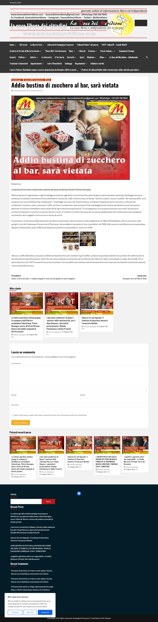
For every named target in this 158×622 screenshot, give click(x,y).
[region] (30, 605)
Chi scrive (23, 44)
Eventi (134, 451)
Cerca (13, 494)
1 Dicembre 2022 (34, 90)
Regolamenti (80, 63)
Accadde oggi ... (17, 80)
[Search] (147, 57)
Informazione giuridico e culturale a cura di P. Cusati (25, 308)
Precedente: (43, 277)
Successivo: (135, 277)
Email (83, 395)
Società (13, 57)
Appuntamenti (36, 63)
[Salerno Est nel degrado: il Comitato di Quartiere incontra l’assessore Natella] (96, 303)
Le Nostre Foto (36, 44)
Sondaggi (68, 63)
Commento (16, 363)
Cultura (33, 57)
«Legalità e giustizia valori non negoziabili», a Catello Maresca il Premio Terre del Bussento (134, 460)
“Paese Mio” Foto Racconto (55, 51)
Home (12, 44)
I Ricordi (82, 51)
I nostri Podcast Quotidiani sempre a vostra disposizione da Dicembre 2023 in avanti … (44, 69)
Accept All (45, 612)
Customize (15, 612)
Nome (14, 395)
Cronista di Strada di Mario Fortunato (24, 51)
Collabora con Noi (97, 63)
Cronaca (91, 51)
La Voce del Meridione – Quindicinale (123, 57)
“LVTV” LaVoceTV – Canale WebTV (114, 44)
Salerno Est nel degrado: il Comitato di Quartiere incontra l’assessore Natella (95, 320)
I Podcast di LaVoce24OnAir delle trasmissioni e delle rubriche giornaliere (110, 69)
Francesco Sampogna (19, 90)
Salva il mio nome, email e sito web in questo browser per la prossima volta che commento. (50, 415)
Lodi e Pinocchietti (54, 63)
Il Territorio (59, 57)
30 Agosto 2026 (32, 335)
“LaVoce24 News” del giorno (87, 44)
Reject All (30, 612)
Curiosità (70, 57)
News (71, 51)
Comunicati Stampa (126, 51)
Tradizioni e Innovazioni (19, 63)
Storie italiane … (106, 51)
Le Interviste (47, 57)
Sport (82, 57)
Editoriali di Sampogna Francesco (60, 44)
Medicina (90, 57)
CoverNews (95, 618)
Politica (22, 57)
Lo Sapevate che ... (38, 80)
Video (102, 57)
